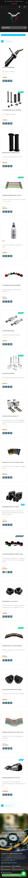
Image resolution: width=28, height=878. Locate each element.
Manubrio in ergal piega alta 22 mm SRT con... (13, 732)
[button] (14, 872)
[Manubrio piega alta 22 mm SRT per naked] (14, 635)
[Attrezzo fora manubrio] (14, 57)
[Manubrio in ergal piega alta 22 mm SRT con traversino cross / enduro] (14, 722)
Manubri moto (5, 846)
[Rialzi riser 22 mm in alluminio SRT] (14, 406)
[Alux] (14, 230)
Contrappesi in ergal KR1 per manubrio (11, 285)
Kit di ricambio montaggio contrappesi (11, 110)
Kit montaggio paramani (8, 373)
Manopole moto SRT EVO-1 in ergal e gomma (12, 462)
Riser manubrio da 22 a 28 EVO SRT (10, 601)
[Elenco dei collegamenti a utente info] (20, 7)
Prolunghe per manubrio (8, 330)
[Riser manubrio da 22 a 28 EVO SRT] (14, 591)
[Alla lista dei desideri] (9, 81)
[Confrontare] (11, 81)
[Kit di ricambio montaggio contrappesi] (14, 100)
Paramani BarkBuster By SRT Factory (11, 777)
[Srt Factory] (14, 17)
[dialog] (14, 864)
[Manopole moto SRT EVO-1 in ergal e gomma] (14, 452)
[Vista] (4, 81)
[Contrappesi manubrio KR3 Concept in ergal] (14, 544)
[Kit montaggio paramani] (14, 363)
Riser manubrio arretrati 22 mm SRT (10, 506)
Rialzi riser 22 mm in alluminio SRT (10, 416)
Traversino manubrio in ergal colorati (11, 195)
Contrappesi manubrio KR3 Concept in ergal (12, 554)
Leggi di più (12, 860)
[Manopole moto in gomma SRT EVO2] (14, 142)
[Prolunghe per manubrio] (14, 320)
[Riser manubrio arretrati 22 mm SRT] (14, 496)
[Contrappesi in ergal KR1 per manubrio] (14, 275)
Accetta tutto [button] (14, 875)
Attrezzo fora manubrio (8, 67)
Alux (3, 241)
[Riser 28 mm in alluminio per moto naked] (14, 679)
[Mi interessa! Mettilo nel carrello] (6, 81)
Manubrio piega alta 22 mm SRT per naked (12, 645)
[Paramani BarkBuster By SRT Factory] (14, 767)
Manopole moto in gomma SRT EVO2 (10, 152)
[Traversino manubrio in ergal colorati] (14, 185)
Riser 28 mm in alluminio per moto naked (12, 689)
